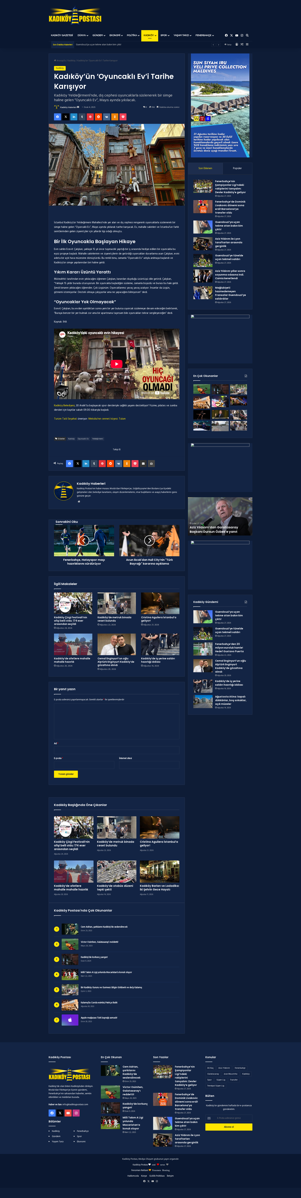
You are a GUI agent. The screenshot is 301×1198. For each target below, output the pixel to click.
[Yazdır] (151, 463)
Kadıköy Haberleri (68, 107)
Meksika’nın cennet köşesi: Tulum (107, 419)
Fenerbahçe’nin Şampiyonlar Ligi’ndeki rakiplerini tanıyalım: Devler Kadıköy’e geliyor (230, 187)
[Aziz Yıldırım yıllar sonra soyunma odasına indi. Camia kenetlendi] (203, 275)
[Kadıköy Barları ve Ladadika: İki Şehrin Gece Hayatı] (159, 871)
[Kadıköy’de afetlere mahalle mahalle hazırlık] (73, 644)
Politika (132, 35)
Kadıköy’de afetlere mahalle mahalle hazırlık (72, 660)
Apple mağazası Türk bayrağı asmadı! (99, 1017)
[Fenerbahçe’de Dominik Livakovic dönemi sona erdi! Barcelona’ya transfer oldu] (203, 206)
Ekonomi (115, 35)
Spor (164, 35)
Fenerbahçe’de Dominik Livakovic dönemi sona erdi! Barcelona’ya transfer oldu (230, 207)
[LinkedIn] (73, 116)
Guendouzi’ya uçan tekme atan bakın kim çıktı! (229, 225)
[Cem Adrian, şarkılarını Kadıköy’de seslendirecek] (110, 1070)
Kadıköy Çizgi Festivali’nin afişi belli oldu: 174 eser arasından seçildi (70, 621)
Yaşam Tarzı (181, 35)
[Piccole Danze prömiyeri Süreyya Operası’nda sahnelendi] (201, 415)
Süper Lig (221, 1080)
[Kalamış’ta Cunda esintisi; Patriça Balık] (201, 402)
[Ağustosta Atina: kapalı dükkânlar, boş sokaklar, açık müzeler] (203, 701)
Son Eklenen (205, 168)
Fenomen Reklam (140, 1170)
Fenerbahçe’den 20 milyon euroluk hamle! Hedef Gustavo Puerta (229, 647)
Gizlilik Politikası (157, 1176)
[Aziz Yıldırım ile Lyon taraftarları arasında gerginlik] (203, 243)
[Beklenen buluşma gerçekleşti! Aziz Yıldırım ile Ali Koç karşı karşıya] (201, 426)
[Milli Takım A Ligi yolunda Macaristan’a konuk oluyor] (110, 1122)
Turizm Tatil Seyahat (65, 419)
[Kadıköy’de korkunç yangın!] (220, 389)
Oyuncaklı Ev (83, 438)
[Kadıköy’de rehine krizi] (238, 415)
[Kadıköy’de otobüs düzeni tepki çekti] (117, 871)
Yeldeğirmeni (97, 438)
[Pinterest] (90, 116)
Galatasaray (213, 1074)
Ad (56, 743)
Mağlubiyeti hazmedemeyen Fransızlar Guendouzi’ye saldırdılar (230, 293)
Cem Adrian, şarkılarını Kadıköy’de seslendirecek (104, 927)
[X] (65, 116)
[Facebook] (57, 116)
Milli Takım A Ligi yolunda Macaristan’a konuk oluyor (106, 972)
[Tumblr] (82, 116)
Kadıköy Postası (140, 1165)
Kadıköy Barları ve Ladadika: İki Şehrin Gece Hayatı (159, 887)
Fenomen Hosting (161, 1170)
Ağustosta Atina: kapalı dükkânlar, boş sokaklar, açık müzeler (230, 700)
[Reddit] (98, 116)
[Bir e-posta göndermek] (78, 107)
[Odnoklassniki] (114, 116)
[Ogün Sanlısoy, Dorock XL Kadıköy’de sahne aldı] (238, 400)
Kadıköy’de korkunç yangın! (94, 957)
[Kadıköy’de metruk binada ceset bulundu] (117, 603)
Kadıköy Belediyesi (64, 406)
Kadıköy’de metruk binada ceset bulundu (114, 619)
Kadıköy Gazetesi (62, 35)
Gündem (97, 35)
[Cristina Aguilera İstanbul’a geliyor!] (160, 603)
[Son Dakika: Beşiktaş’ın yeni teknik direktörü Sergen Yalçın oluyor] (220, 414)
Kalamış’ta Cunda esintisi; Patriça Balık (99, 1002)
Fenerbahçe (203, 35)
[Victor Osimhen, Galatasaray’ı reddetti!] (201, 389)
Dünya (82, 35)
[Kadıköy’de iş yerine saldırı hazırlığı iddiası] (160, 644)
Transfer (234, 1080)
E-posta (58, 758)
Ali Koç (210, 1068)
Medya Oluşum (145, 1159)
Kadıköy (149, 35)
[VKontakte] (106, 116)
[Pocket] (122, 116)
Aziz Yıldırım (224, 1068)
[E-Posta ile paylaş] (143, 463)
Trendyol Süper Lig (215, 1086)
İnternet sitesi (125, 758)
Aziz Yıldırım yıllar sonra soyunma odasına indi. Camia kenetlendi (230, 274)
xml (154, 1164)
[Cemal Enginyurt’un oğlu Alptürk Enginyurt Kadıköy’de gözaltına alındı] (117, 644)
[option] (220, 516)
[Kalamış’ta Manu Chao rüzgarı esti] (220, 401)
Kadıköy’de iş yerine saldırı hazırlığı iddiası (158, 660)
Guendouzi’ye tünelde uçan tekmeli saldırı (229, 257)
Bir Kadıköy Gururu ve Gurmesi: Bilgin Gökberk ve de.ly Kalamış (111, 987)
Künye (144, 1176)
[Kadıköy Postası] (75, 15)
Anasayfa (61, 61)
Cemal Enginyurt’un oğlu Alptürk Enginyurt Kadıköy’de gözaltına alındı (116, 662)
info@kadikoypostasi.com (75, 1104)
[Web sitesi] (79, 501)
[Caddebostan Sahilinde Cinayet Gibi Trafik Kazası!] (220, 426)
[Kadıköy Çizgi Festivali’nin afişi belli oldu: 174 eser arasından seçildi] (73, 603)
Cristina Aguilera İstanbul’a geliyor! (158, 619)
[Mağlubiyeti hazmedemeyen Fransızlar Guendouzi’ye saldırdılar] (203, 292)
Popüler (237, 168)
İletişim (170, 1176)
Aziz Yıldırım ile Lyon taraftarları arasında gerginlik (100, 44)
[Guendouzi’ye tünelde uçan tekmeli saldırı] (203, 260)
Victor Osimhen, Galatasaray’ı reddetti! (99, 942)
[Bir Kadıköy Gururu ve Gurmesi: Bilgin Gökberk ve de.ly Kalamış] (238, 389)
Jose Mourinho (230, 1074)
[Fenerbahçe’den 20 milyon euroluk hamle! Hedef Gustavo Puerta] (203, 649)
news (162, 1164)
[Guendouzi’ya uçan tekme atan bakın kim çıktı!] (203, 227)
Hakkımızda (133, 1176)
